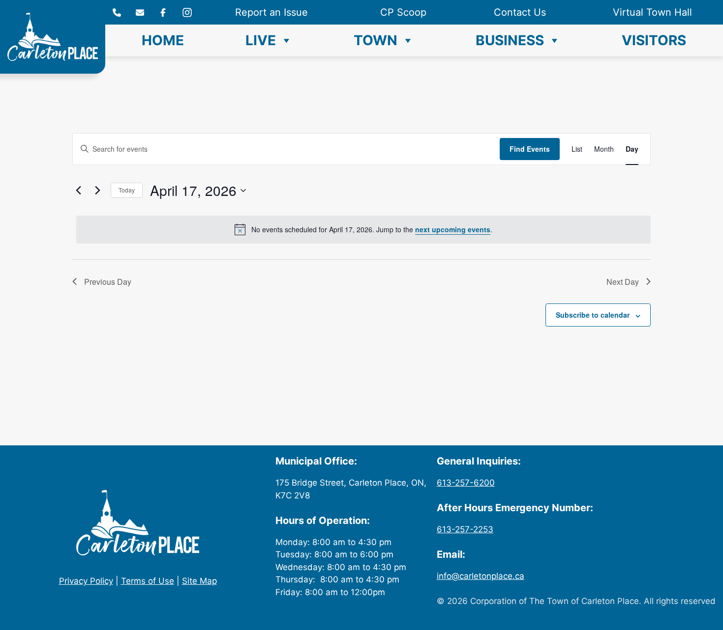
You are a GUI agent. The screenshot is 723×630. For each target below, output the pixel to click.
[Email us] (139, 12)
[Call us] (116, 12)
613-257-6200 (466, 483)
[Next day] (97, 190)
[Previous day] (78, 190)
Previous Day (107, 281)
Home (163, 40)
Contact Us (520, 12)
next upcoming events (452, 229)
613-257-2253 (465, 529)
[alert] (363, 229)
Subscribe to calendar (593, 315)
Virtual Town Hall (652, 12)
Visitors (654, 40)
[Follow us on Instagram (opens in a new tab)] (163, 12)
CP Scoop (403, 12)
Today (127, 190)
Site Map (199, 581)
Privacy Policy (86, 581)
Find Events (530, 149)
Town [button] (375, 40)
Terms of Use (147, 581)
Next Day (622, 281)
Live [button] (260, 40)
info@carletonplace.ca (480, 576)
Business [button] (510, 40)
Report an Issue (271, 12)
